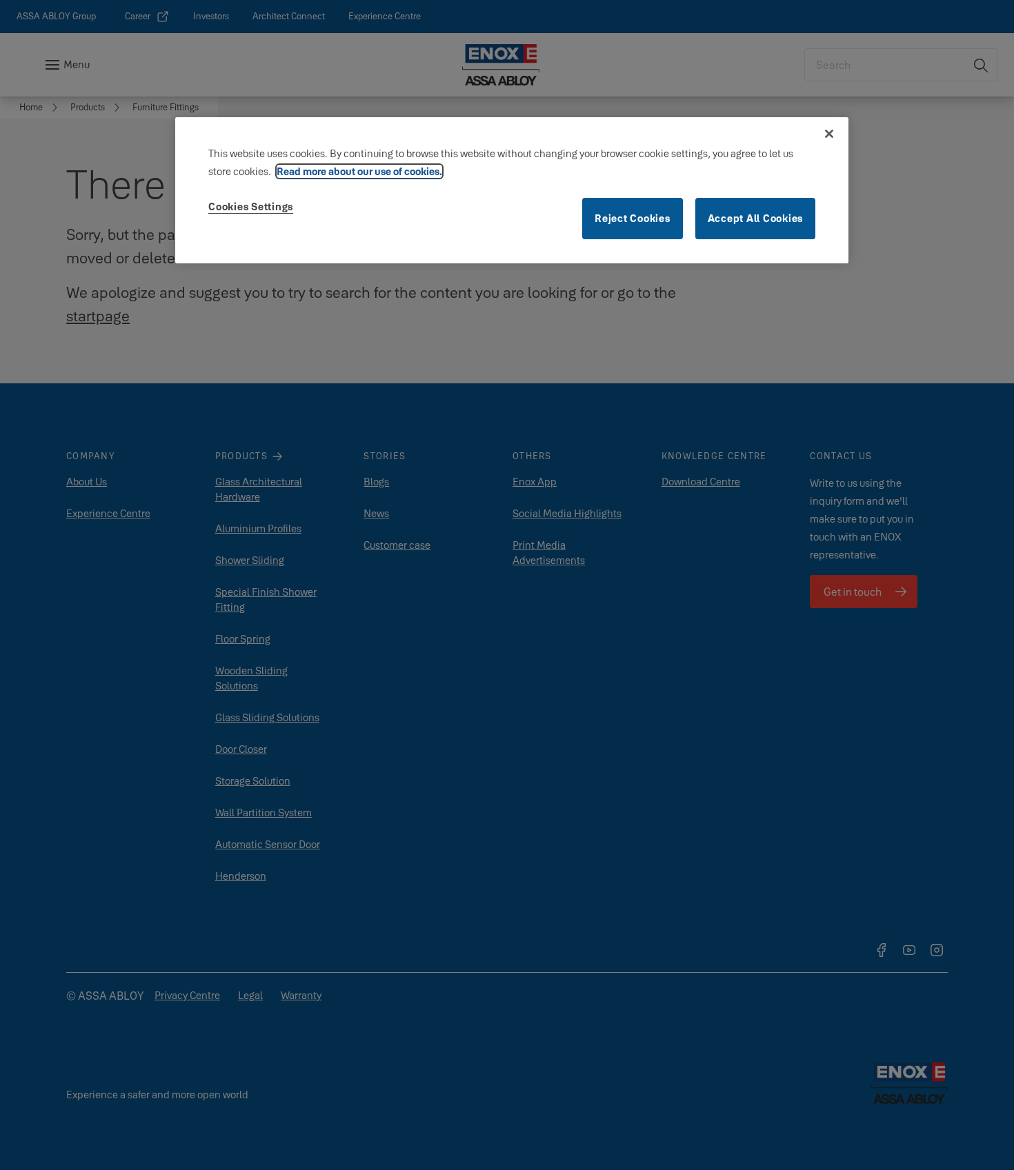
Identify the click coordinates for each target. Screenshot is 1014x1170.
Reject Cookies (632, 218)
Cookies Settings (250, 206)
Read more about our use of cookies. (359, 171)
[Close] (829, 134)
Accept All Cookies (756, 218)
